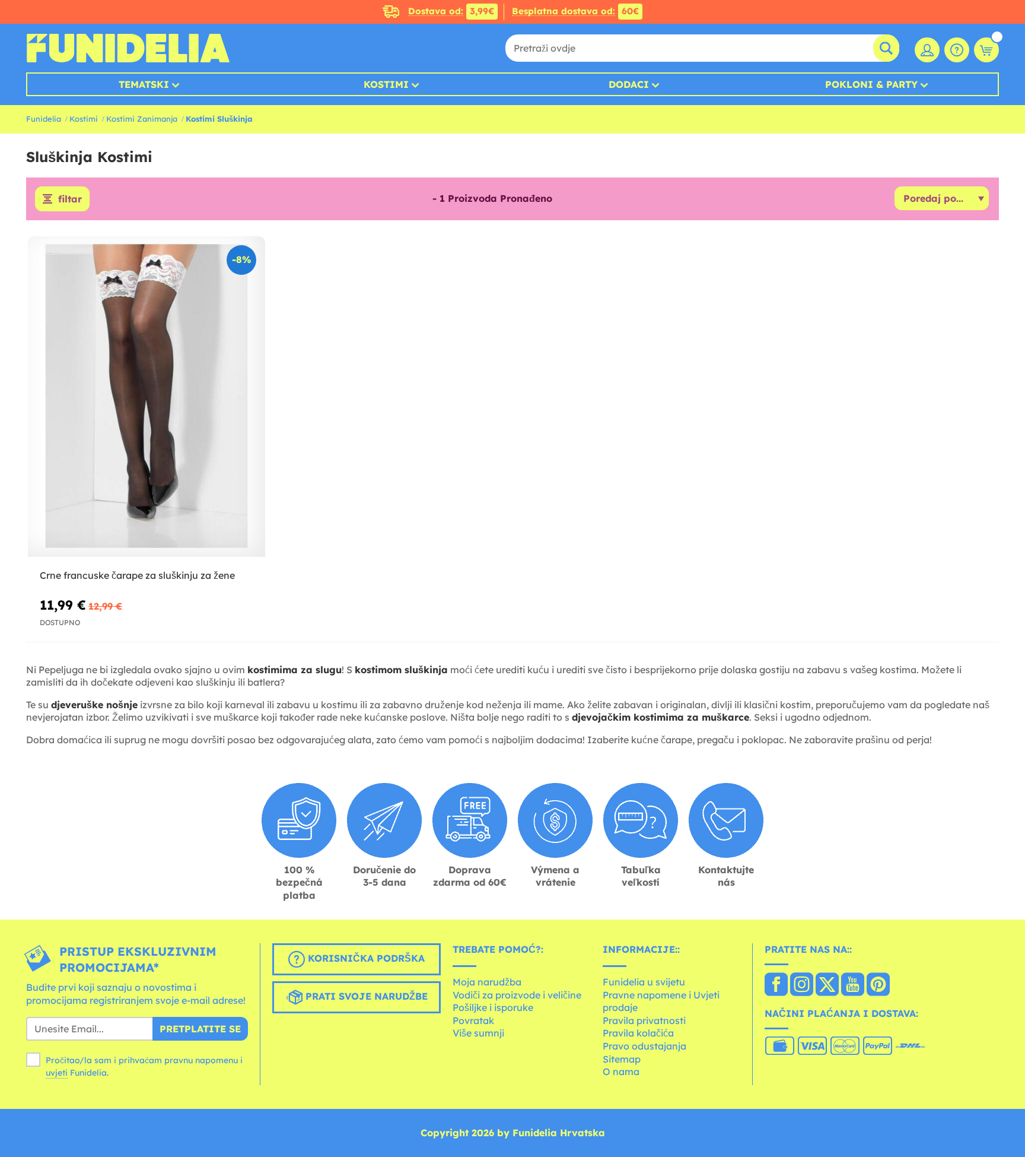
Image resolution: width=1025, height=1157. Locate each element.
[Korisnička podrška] (956, 49)
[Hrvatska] (776, 985)
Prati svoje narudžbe (365, 997)
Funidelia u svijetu (644, 982)
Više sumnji (478, 1033)
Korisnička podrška (365, 959)
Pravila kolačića (638, 1033)
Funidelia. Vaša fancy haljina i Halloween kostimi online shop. (128, 48)
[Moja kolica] (986, 49)
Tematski (144, 84)
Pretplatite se (200, 1029)
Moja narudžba (487, 982)
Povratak (473, 1020)
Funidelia (43, 118)
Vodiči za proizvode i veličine (517, 995)
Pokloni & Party (871, 84)
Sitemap (622, 1059)
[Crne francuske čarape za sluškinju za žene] (146, 396)
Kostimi (386, 84)
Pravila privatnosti (644, 1020)
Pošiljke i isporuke (493, 1007)
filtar (70, 199)
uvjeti (57, 1072)
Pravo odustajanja (644, 1046)
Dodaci (629, 84)
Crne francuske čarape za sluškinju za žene (137, 575)
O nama (621, 1071)
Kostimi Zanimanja (141, 118)
